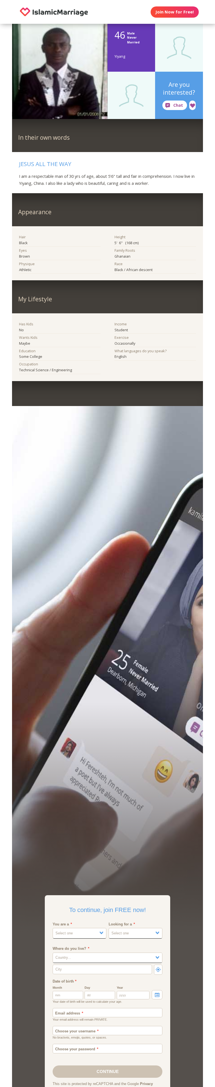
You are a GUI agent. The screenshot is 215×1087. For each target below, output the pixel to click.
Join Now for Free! (174, 12)
